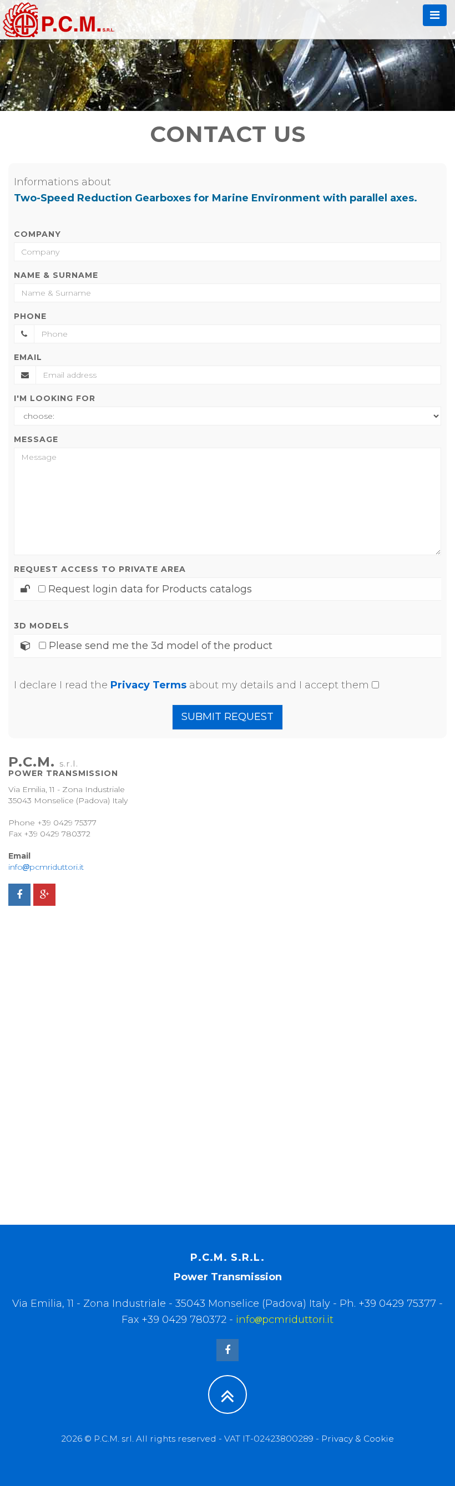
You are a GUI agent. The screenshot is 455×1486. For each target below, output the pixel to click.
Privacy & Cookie (357, 1438)
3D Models (41, 626)
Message (36, 439)
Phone (30, 316)
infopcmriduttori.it (46, 867)
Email (28, 357)
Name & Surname (56, 275)
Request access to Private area (100, 569)
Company (37, 234)
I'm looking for (54, 398)
